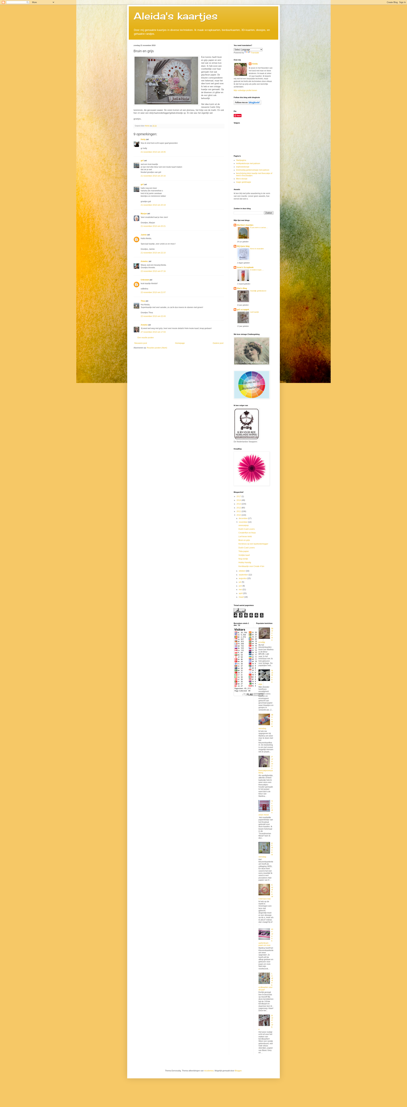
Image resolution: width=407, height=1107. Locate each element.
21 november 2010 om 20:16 (153, 176)
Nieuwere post (140, 343)
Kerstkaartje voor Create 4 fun (251, 566)
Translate (255, 53)
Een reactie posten (146, 337)
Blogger (238, 1071)
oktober (242, 571)
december (243, 518)
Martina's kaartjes (245, 225)
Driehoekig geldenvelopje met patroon (252, 170)
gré (142, 160)
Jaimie (144, 235)
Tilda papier (243, 551)
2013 (239, 504)
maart (241, 597)
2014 (239, 500)
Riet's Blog (242, 288)
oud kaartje (254, 312)
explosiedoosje (242, 167)
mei (240, 589)
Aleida (255, 64)
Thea (143, 301)
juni (240, 586)
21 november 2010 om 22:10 (153, 253)
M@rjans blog (243, 246)
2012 (239, 508)
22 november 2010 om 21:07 (153, 292)
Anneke (144, 325)
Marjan (144, 213)
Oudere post (218, 343)
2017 (239, 496)
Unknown (145, 280)
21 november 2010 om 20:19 (153, 205)
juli (240, 582)
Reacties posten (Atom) (157, 348)
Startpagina (241, 160)
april (241, 593)
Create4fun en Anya (247, 533)
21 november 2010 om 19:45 (153, 152)
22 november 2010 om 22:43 (153, 316)
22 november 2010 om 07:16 (153, 271)
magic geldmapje (243, 182)
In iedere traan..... (257, 270)
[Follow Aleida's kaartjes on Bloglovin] (247, 104)
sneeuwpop (243, 525)
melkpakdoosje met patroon (248, 163)
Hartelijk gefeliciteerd (258, 291)
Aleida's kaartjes (176, 16)
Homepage (180, 343)
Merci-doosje (241, 179)
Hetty (143, 139)
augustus (243, 578)
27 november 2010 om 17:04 (153, 332)
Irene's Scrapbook (245, 267)
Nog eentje (243, 559)
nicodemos (209, 1071)
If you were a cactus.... (259, 227)
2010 (239, 515)
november (243, 522)
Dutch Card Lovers (246, 529)
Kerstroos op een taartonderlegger (253, 544)
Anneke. (144, 261)
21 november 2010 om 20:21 (153, 226)
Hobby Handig (244, 562)
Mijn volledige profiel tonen (245, 90)
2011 (239, 511)
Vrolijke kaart (244, 555)
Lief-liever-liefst (245, 536)
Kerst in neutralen (257, 249)
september (243, 575)
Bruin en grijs (244, 540)
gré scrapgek (243, 309)
